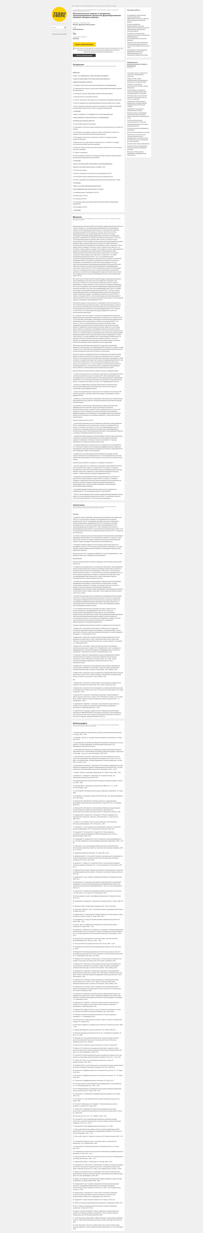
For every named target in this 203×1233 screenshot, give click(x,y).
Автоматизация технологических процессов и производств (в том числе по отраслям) (137, 97)
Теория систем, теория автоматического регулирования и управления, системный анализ (137, 80)
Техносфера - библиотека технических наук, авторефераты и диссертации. (59, 14)
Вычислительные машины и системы (138, 132)
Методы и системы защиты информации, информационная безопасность (136, 153)
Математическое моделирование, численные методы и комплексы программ (95, 6)
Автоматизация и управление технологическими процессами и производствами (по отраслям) (137, 91)
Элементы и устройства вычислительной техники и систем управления (137, 86)
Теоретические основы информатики (138, 144)
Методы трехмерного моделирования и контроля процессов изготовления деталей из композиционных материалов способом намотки (138, 28)
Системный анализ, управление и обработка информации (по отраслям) (137, 74)
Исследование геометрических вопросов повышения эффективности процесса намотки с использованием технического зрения (138, 19)
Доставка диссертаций (59, 34)
